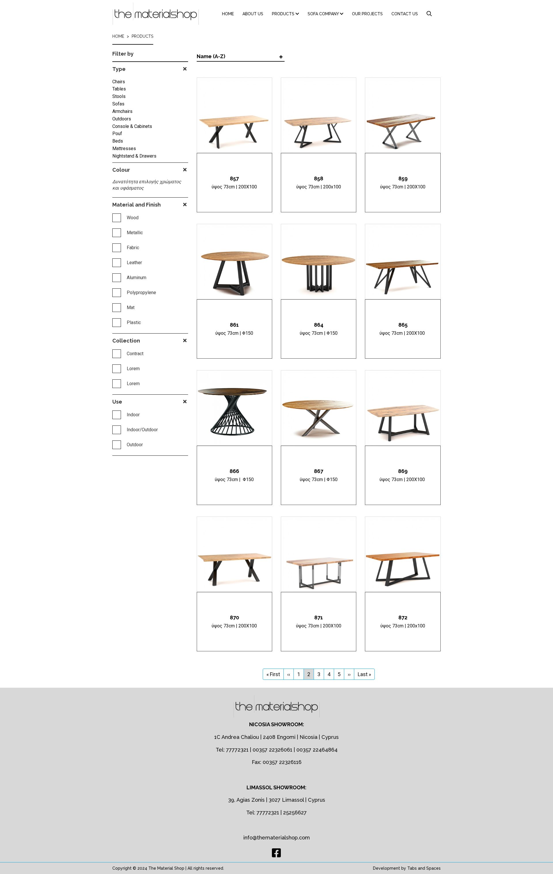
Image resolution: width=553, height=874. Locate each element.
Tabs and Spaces (424, 868)
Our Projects (367, 14)
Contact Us (404, 14)
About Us (253, 14)
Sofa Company (324, 14)
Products (284, 14)
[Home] (158, 14)
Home (228, 14)
